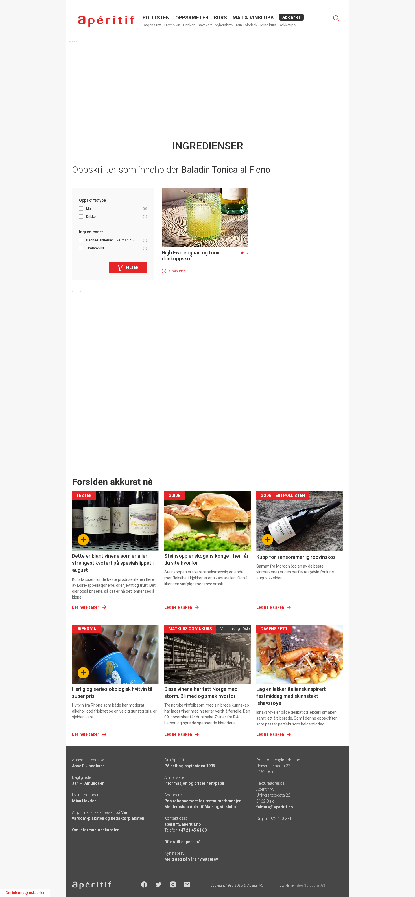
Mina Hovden (84, 801)
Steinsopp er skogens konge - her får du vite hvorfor (206, 559)
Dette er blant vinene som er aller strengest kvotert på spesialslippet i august (113, 563)
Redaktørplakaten (127, 818)
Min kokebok (246, 25)
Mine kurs (268, 25)
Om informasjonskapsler (95, 830)
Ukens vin (172, 25)
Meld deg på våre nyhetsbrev (191, 859)
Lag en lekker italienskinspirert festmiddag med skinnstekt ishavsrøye (291, 696)
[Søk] (336, 18)
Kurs (220, 18)
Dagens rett (152, 25)
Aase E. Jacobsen (88, 766)
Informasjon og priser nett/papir (194, 783)
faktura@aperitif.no (274, 807)
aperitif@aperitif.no (182, 824)
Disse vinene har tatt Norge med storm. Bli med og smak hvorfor (200, 692)
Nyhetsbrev (224, 25)
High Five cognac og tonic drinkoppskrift (191, 255)
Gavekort (204, 25)
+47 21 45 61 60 (192, 830)
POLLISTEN (156, 18)
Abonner (291, 17)
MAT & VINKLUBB (253, 18)
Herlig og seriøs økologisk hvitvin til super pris (112, 692)
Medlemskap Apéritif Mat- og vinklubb (200, 806)
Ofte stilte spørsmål (183, 841)
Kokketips (287, 25)
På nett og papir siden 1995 (189, 766)
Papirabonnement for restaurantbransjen (202, 801)
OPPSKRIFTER (191, 18)
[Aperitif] (106, 21)
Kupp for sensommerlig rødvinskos (296, 557)
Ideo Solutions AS (310, 885)
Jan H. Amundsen (88, 783)
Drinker (189, 25)
